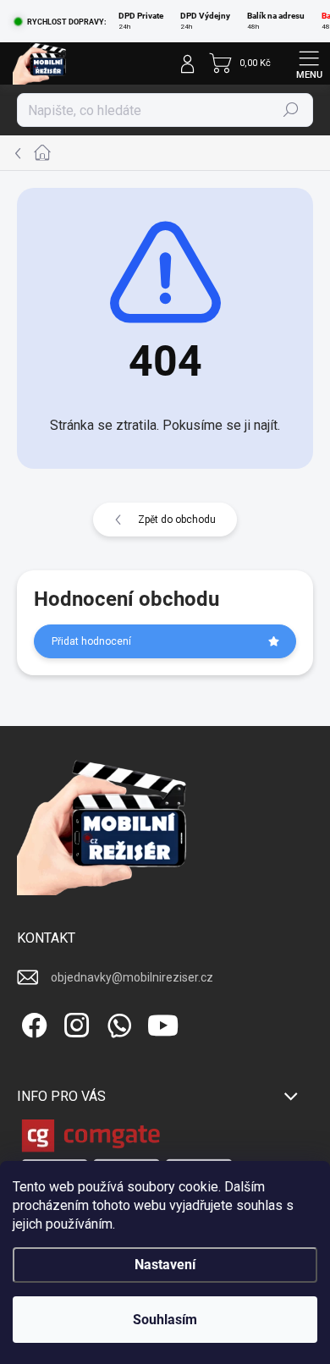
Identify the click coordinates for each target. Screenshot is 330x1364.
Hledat (291, 110)
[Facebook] (32, 1022)
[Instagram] (74, 1022)
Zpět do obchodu (177, 519)
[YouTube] (163, 1022)
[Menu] (309, 63)
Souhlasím (165, 1320)
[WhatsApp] (116, 1022)
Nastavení (165, 1265)
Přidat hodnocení (91, 641)
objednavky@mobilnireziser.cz (132, 977)
